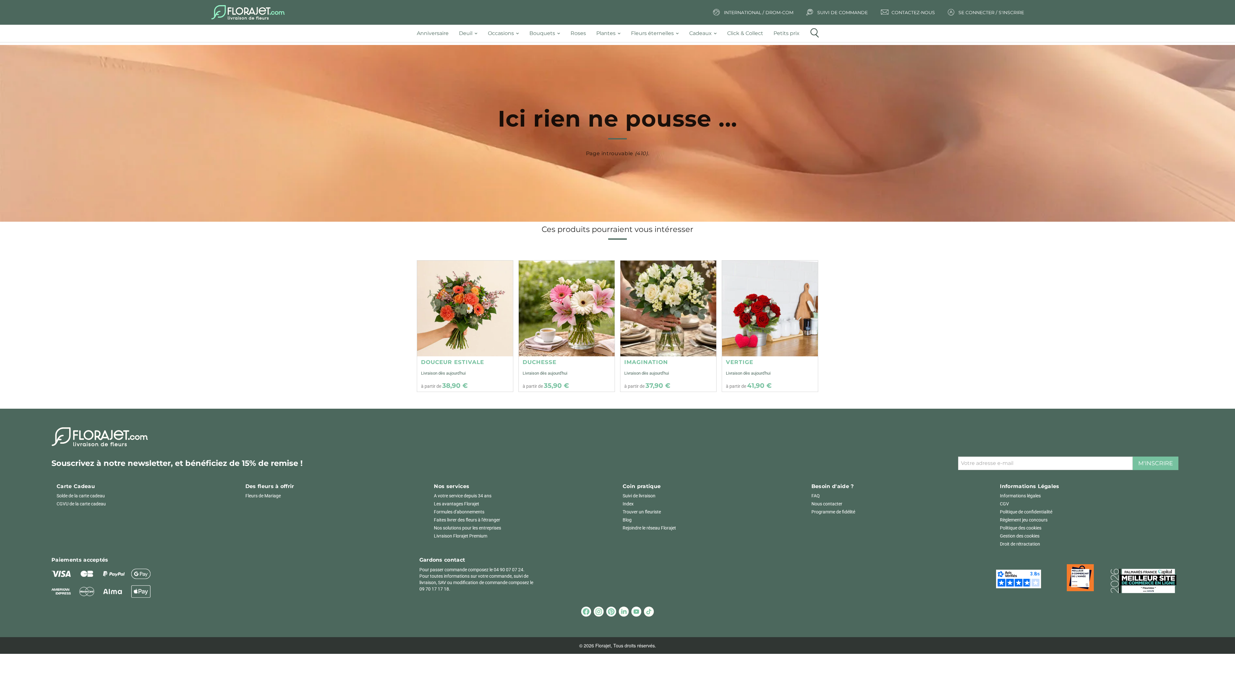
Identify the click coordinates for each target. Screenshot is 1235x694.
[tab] (435, 33)
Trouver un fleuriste (642, 511)
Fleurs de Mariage (263, 495)
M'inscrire (1155, 463)
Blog (627, 519)
